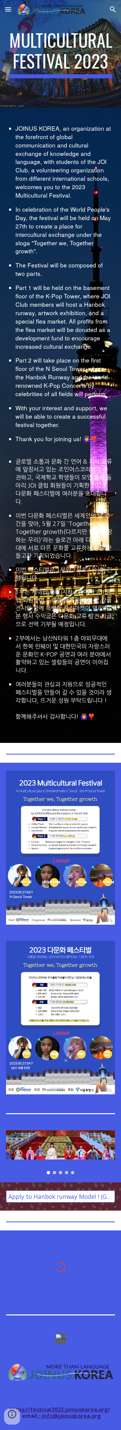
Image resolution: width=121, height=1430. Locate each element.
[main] (60, 54)
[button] (8, 9)
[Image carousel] (60, 1152)
